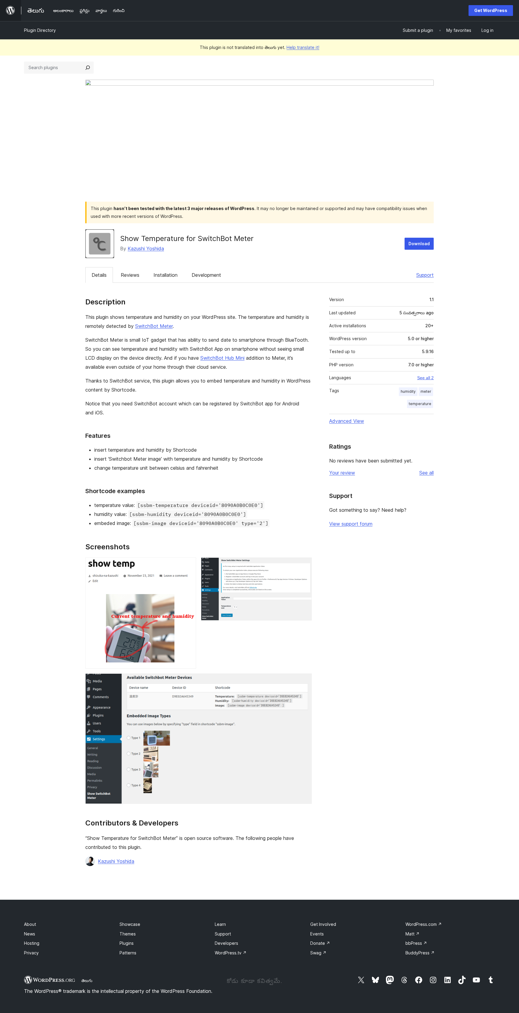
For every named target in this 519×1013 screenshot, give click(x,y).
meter (425, 391)
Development (206, 275)
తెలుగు (87, 980)
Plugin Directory (40, 30)
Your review (342, 473)
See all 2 (425, 377)
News (29, 933)
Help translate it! (303, 47)
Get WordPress (490, 10)
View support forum (350, 524)
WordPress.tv (231, 952)
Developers (226, 943)
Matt (412, 933)
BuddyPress (420, 952)
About (30, 924)
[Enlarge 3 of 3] (304, 682)
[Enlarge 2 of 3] (304, 566)
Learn (220, 924)
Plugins (127, 943)
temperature (420, 403)
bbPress (416, 943)
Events (317, 933)
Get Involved (323, 924)
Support (425, 275)
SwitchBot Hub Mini (222, 358)
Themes (128, 933)
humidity (408, 391)
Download (419, 243)
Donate (320, 943)
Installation (165, 275)
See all (426, 473)
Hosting (31, 943)
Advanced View (346, 421)
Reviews (130, 275)
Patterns (128, 952)
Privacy (31, 952)
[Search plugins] (88, 68)
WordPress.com (423, 924)
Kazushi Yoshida (146, 249)
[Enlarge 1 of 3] (188, 566)
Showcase (130, 924)
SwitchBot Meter (154, 326)
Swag (318, 952)
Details (99, 275)
